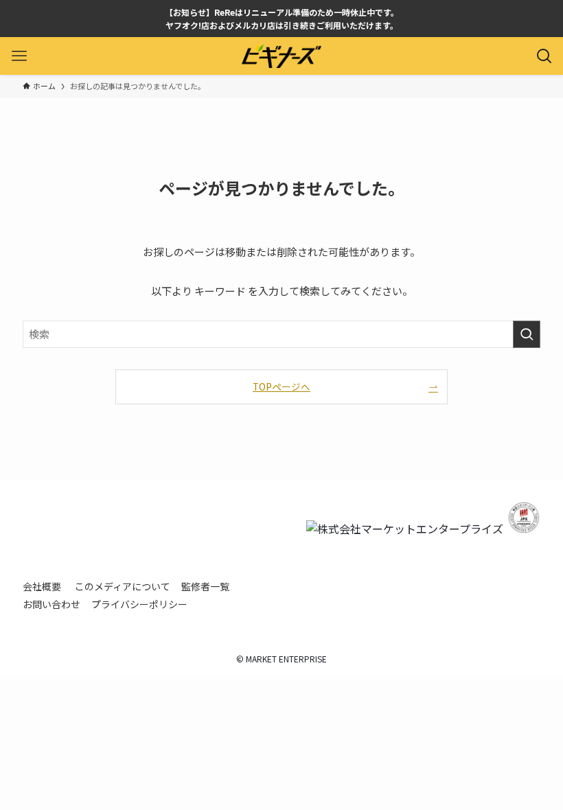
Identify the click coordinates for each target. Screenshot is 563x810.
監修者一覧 (205, 586)
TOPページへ (281, 386)
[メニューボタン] (19, 56)
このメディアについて (122, 586)
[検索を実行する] (526, 334)
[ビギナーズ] (281, 56)
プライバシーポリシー (139, 604)
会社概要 (42, 586)
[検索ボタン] (544, 56)
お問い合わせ (51, 604)
